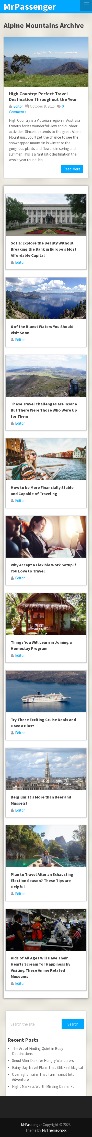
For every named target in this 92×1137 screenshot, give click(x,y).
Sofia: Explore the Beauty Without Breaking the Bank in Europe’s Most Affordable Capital (43, 249)
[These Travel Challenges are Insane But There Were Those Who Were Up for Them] (46, 376)
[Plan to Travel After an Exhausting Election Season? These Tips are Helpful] (46, 846)
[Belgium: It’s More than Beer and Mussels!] (46, 769)
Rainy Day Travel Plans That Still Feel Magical (47, 1067)
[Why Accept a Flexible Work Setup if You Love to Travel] (46, 537)
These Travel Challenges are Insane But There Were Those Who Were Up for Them (44, 410)
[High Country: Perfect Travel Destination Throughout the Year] (46, 62)
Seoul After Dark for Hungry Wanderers (43, 1060)
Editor (18, 106)
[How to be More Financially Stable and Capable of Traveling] (46, 459)
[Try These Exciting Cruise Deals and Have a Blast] (46, 691)
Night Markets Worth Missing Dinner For (44, 1086)
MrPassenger (30, 6)
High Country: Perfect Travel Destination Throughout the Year (43, 96)
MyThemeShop (54, 1130)
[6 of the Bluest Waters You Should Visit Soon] (46, 298)
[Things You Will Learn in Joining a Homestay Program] (46, 614)
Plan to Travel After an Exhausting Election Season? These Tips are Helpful (42, 880)
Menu (86, 5)
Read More (71, 169)
